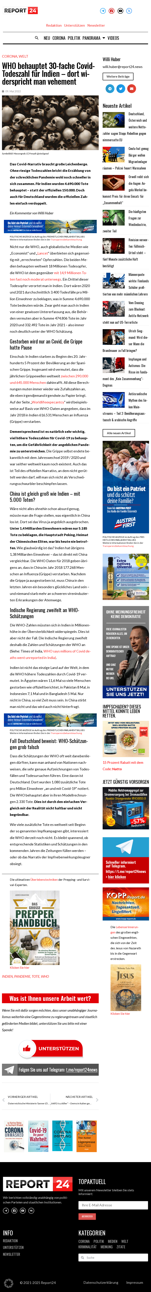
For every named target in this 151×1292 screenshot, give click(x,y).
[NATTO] (126, 756)
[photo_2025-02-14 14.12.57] (126, 697)
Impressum (134, 1282)
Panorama (91, 38)
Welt (23, 56)
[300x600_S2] (126, 532)
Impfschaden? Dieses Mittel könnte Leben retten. (122, 711)
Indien (7, 976)
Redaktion (54, 25)
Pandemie (22, 976)
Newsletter (96, 25)
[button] (37, 38)
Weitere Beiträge (118, 76)
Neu (47, 38)
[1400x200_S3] (50, 232)
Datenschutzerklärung (100, 1282)
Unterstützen (74, 25)
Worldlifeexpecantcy (48, 402)
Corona (58, 38)
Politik (74, 38)
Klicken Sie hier (19, 967)
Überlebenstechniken (44, 879)
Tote (36, 976)
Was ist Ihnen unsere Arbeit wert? (50, 998)
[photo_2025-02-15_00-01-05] (126, 599)
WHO (45, 976)
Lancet (42, 253)
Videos (113, 38)
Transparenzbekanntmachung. (66, 239)
